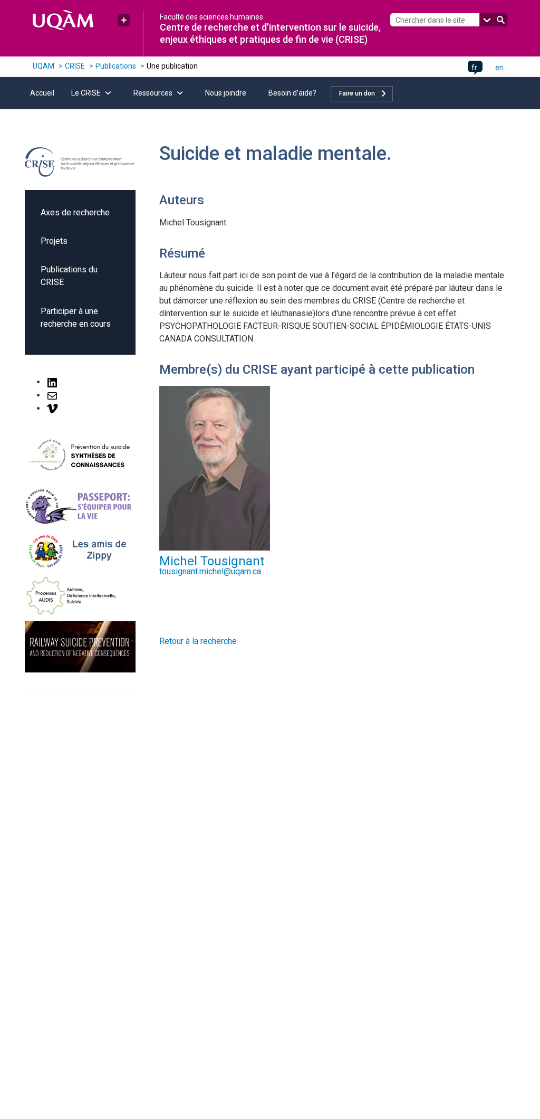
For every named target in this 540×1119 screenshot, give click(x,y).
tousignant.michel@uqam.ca (210, 571)
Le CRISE (86, 93)
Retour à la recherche (198, 641)
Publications (115, 66)
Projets (54, 241)
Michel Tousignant (211, 561)
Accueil (42, 93)
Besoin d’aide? (292, 93)
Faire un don (357, 93)
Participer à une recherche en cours (76, 317)
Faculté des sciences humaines (211, 17)
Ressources (152, 93)
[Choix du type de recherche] (487, 19)
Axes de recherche (75, 212)
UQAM (43, 66)
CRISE (75, 66)
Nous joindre (225, 93)
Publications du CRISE (69, 275)
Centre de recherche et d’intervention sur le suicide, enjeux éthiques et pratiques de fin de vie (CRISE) (270, 33)
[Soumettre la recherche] (500, 19)
